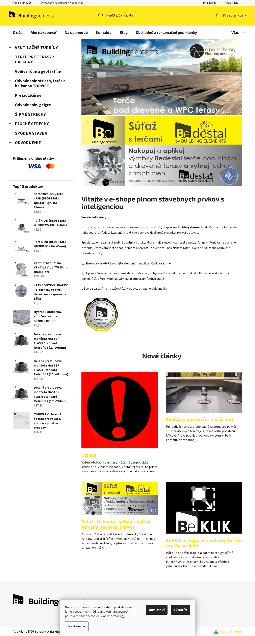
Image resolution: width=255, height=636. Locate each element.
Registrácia (231, 3)
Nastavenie (76, 626)
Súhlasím (180, 610)
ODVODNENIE (28, 143)
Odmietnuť (156, 610)
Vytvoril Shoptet (231, 631)
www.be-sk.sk (151, 227)
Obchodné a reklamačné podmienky (61, 3)
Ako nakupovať (22, 3)
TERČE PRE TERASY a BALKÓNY (35, 59)
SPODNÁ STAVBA (31, 133)
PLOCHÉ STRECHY (32, 124)
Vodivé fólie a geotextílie (38, 71)
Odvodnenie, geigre (33, 105)
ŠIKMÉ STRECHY (30, 114)
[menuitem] (17, 32)
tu (123, 616)
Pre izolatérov (28, 95)
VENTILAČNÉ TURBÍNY (36, 48)
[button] (89, 77)
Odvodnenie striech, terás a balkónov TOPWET (40, 83)
